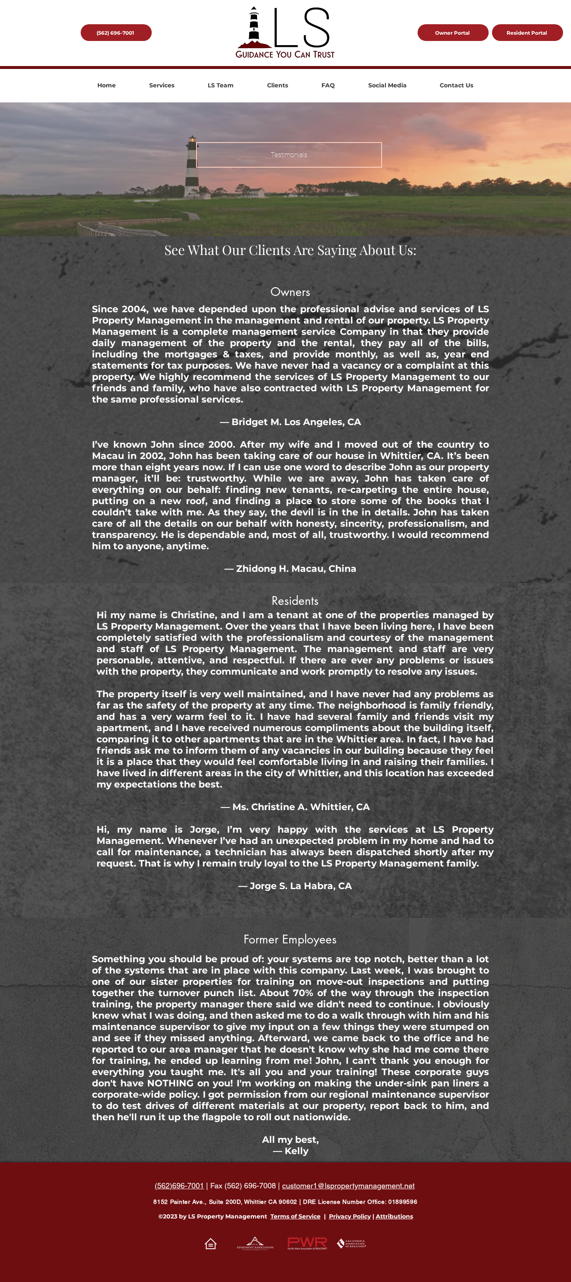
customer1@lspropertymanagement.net (348, 1185)
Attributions (394, 1216)
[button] (162, 85)
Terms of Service (295, 1216)
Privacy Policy (350, 1216)
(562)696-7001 (179, 1185)
